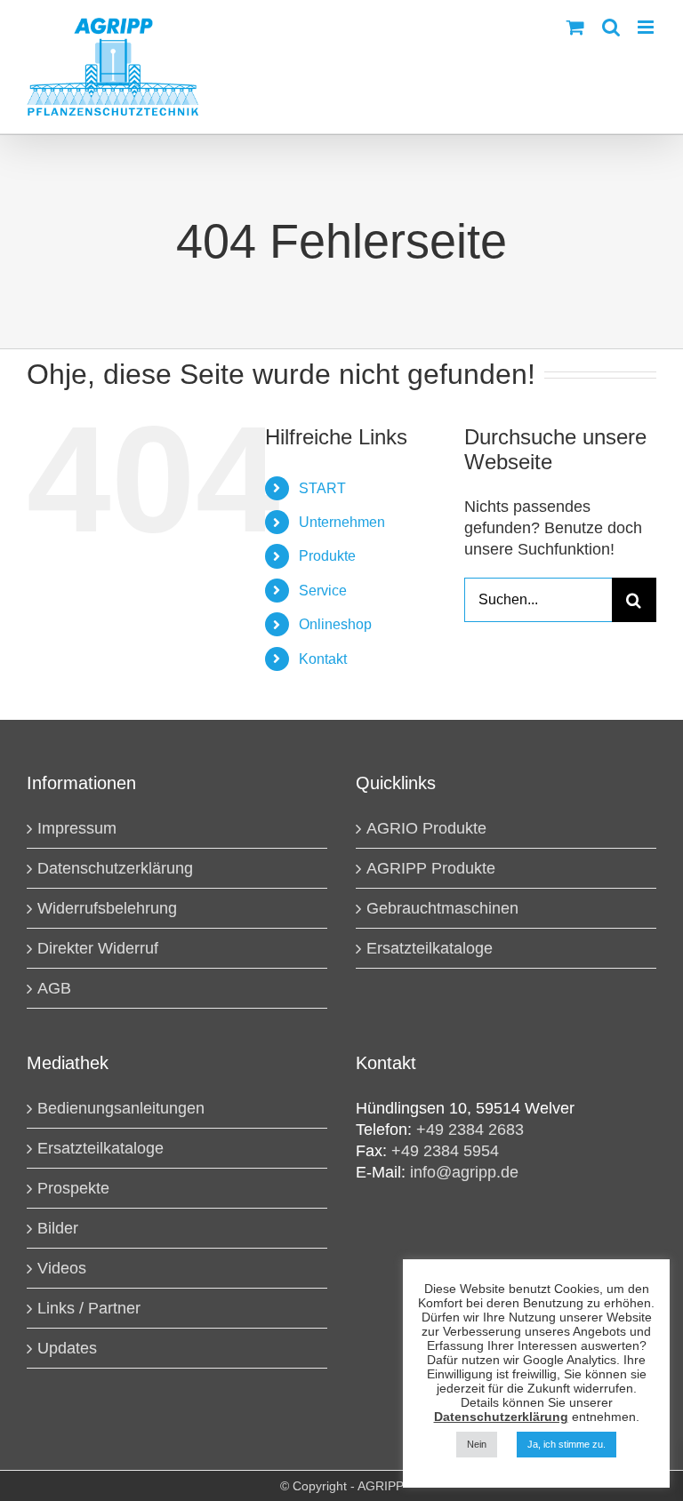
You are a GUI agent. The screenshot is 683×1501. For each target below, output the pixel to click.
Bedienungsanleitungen (121, 1108)
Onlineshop (335, 624)
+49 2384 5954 (445, 1151)
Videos (61, 1268)
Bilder (57, 1228)
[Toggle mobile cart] (575, 27)
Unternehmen (342, 522)
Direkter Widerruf (97, 948)
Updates (67, 1348)
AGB (54, 988)
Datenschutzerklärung (115, 868)
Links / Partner (89, 1308)
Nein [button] (476, 1444)
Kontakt (323, 659)
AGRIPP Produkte (430, 868)
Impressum (77, 828)
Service (323, 590)
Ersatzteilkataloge (429, 948)
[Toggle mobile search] (611, 27)
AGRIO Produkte (426, 828)
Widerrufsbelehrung (107, 908)
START (322, 488)
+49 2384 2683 (470, 1129)
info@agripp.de (464, 1172)
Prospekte (73, 1188)
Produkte (327, 555)
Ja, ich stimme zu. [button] (566, 1444)
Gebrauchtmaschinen (442, 908)
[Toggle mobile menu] (647, 27)
